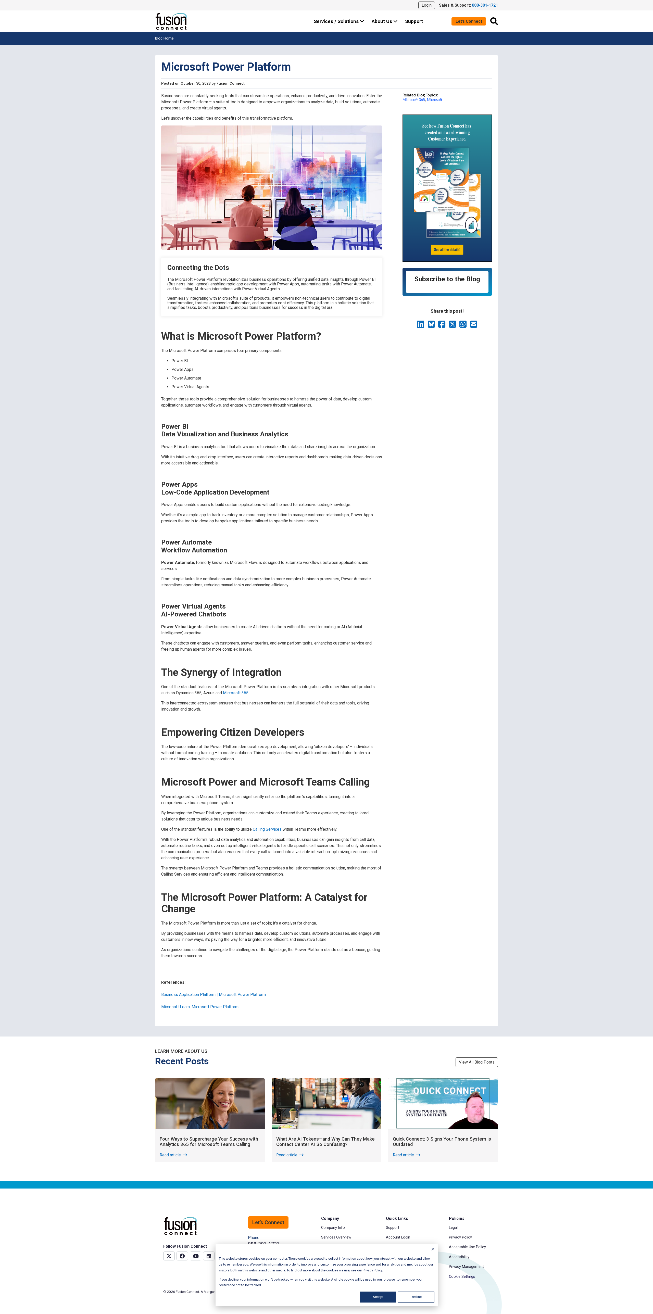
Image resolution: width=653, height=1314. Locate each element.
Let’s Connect (469, 21)
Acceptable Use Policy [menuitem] (467, 1247)
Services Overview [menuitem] (336, 1237)
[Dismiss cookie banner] (432, 1250)
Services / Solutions (337, 21)
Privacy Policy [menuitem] (460, 1237)
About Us (382, 21)
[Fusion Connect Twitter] (169, 1256)
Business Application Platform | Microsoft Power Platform (213, 994)
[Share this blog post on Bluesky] (432, 325)
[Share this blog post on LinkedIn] (421, 325)
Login (427, 5)
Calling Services (267, 829)
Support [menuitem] (392, 1227)
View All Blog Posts (477, 1062)
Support (414, 21)
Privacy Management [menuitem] (466, 1267)
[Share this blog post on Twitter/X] (453, 325)
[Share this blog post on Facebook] (442, 325)
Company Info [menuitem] (333, 1227)
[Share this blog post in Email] (473, 325)
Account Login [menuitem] (398, 1237)
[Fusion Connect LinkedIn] (209, 1256)
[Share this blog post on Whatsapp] (463, 325)
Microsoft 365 (235, 692)
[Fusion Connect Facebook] (182, 1256)
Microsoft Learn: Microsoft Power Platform (199, 1006)
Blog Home (164, 38)
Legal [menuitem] (453, 1227)
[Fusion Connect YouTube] (195, 1256)
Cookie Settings (462, 1276)
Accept (378, 1297)
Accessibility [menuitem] (459, 1257)
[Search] (494, 21)
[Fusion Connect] (171, 21)
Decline (416, 1297)
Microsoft (434, 100)
